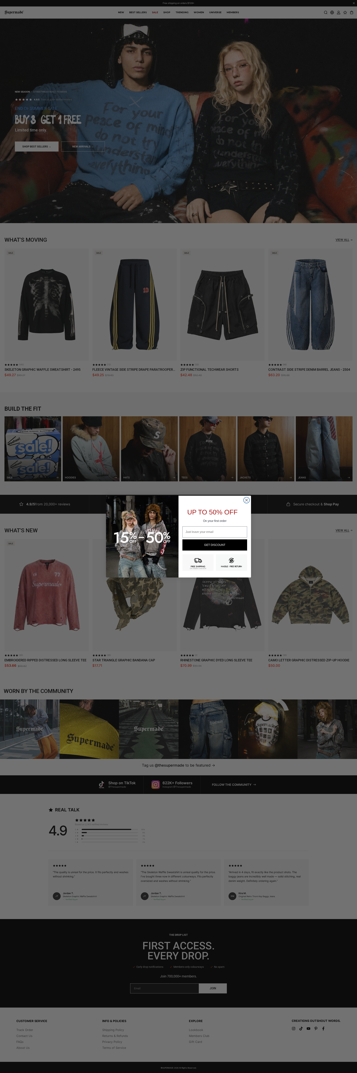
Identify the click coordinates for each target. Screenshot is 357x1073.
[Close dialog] (247, 500)
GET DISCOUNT (214, 544)
